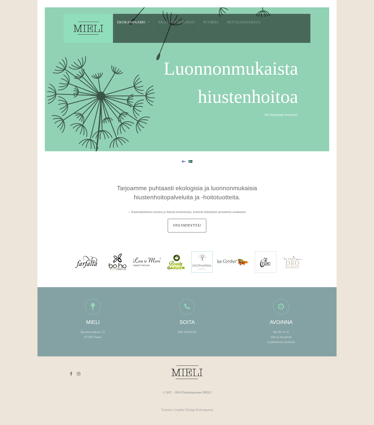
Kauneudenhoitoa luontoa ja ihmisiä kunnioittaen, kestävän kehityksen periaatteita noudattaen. (189, 212)
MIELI (93, 322)
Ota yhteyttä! (187, 225)
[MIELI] (88, 27)
